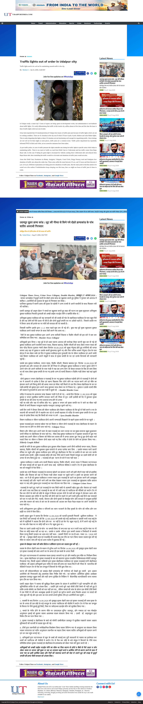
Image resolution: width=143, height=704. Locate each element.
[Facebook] (98, 687)
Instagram (47, 175)
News (33, 23)
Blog (139, 702)
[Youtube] (110, 687)
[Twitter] (101, 687)
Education (62, 23)
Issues (29, 56)
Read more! (41, 697)
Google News (59, 175)
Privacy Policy (125, 702)
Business (87, 23)
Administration (51, 23)
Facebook (39, 175)
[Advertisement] (71, 38)
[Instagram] (104, 687)
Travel (40, 23)
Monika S (25, 70)
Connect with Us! (106, 683)
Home (22, 56)
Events (107, 23)
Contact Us (117, 702)
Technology (98, 23)
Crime (79, 23)
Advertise (133, 702)
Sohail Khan (26, 235)
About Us (43, 683)
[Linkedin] (107, 687)
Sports (71, 23)
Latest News (106, 58)
